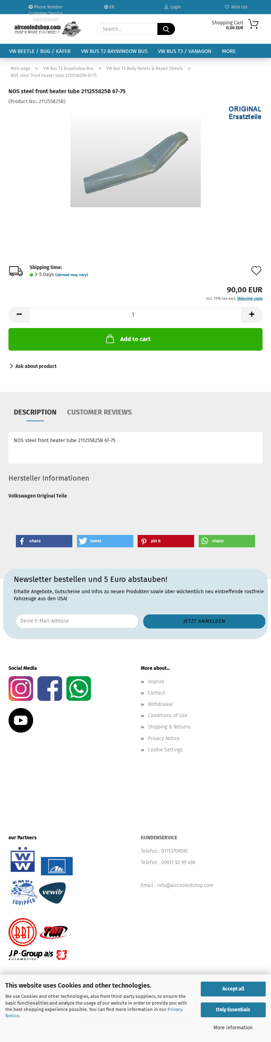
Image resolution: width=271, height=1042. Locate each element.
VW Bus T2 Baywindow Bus (114, 51)
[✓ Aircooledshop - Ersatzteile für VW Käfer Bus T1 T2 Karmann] (47, 29)
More (229, 51)
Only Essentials (233, 1010)
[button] (19, 315)
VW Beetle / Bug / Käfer (40, 51)
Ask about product (36, 366)
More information (233, 1028)
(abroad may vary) (71, 275)
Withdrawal (160, 704)
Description (35, 412)
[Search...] (166, 29)
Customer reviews (99, 412)
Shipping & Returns (169, 727)
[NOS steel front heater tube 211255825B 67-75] (136, 158)
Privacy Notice (164, 739)
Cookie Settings (165, 750)
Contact (156, 693)
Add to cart (135, 339)
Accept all (233, 989)
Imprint (156, 682)
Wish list (238, 7)
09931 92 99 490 (178, 862)
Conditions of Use (168, 716)
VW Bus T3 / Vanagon (184, 51)
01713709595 (174, 851)
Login (174, 7)
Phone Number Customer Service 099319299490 (46, 9)
